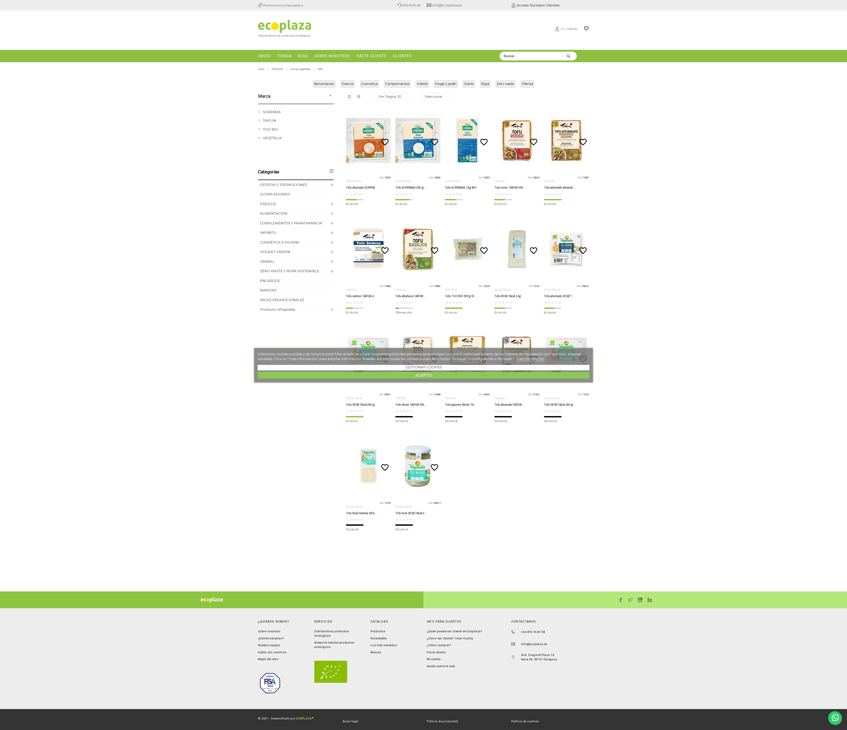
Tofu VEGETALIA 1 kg (507, 296)
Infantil (422, 84)
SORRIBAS (272, 112)
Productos (378, 631)
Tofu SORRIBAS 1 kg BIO (460, 187)
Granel (469, 84)
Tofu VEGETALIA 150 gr (558, 404)
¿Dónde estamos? (271, 638)
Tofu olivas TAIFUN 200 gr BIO (414, 404)
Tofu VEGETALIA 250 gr (360, 404)
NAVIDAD (268, 290)
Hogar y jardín (445, 84)
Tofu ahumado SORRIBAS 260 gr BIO (369, 187)
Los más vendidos (384, 645)
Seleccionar (433, 97)
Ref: (382, 177)
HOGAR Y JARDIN (275, 252)
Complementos (397, 84)
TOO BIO (270, 129)
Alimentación (324, 84)
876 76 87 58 (411, 5)
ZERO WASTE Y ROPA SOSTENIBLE (289, 271)
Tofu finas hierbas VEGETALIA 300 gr (369, 513)
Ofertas (527, 84)
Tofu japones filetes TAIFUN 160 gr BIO (469, 404)
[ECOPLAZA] (311, 29)
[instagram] (640, 600)
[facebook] (621, 600)
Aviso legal (351, 721)
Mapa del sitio (268, 659)
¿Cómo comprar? (439, 645)
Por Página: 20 (390, 97)
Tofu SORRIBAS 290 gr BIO (412, 187)
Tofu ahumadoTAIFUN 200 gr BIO (515, 404)
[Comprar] (369, 140)
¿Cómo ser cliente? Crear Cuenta (450, 638)
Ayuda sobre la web (441, 666)
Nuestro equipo (269, 645)
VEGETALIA (272, 138)
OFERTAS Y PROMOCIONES (283, 185)
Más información (530, 359)
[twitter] (630, 600)
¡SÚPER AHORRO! (275, 194)
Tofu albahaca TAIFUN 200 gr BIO (416, 296)
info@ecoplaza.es (446, 5)
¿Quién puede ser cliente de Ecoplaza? (454, 631)
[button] (330, 96)
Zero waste (505, 84)
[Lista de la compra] (586, 30)
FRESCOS (268, 204)
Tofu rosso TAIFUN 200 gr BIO (513, 187)
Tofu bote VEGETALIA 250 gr (413, 513)
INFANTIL (268, 233)
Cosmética (369, 84)
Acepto (423, 375)
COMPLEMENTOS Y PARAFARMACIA (291, 223)
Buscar (571, 56)
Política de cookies (525, 721)
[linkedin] (650, 600)
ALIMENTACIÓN (273, 213)
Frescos (348, 84)
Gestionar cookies (423, 367)
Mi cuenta (434, 659)
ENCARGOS (270, 281)
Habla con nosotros (272, 652)
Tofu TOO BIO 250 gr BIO (461, 296)
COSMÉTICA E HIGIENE (279, 242)
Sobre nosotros (269, 631)
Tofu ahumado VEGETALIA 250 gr (565, 296)
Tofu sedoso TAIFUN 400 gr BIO (365, 296)
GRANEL (267, 261)
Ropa (485, 84)
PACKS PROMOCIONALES (282, 300)
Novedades (379, 638)
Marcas (376, 652)
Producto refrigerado (277, 309)
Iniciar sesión (436, 652)
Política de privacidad (442, 721)
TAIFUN (269, 120)
